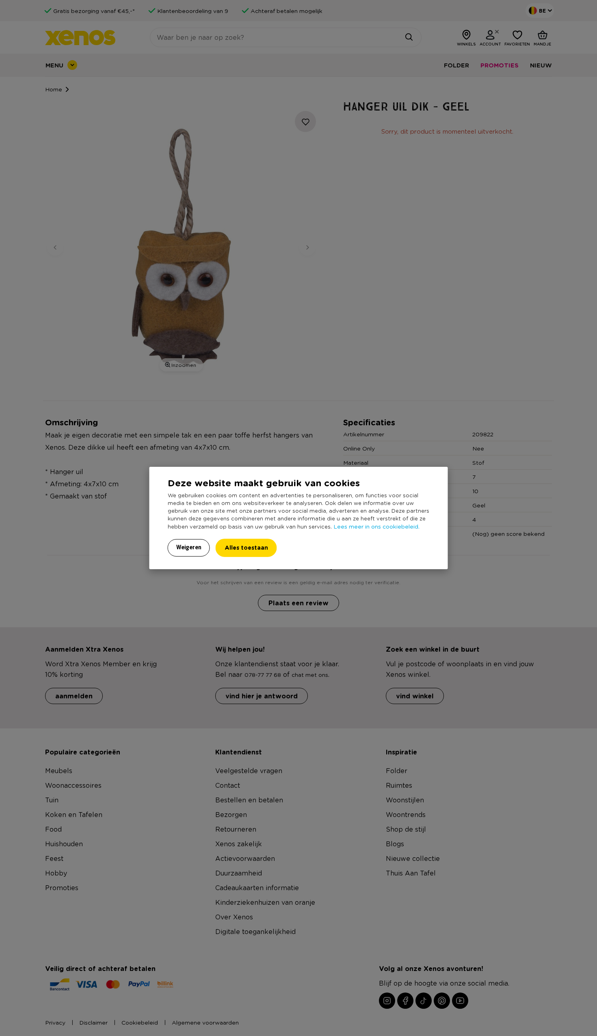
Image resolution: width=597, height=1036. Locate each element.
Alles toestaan (246, 547)
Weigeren (188, 547)
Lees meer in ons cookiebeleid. (376, 526)
